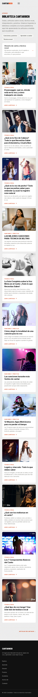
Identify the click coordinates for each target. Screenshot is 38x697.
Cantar (7, 3)
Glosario (4, 668)
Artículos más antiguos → (27, 631)
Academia (5, 676)
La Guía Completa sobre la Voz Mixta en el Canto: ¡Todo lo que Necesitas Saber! (18, 283)
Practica (4, 672)
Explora (4, 661)
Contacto (4, 683)
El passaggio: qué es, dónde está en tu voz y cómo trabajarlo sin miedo (17, 92)
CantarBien (7, 648)
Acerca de (5, 679)
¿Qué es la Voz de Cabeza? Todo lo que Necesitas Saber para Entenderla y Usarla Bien (17, 140)
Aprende (4, 665)
